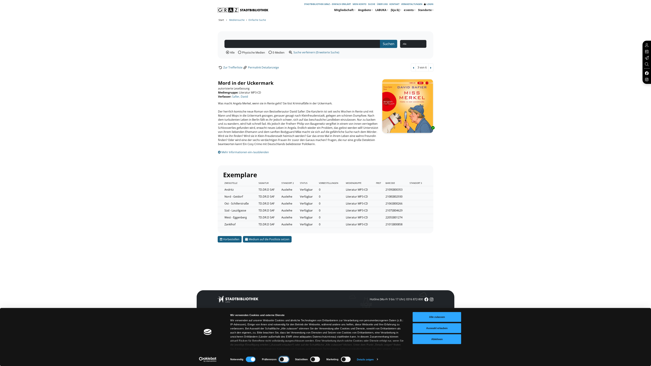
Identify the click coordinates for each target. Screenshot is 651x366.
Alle (232, 52)
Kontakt (394, 4)
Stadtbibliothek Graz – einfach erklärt (327, 4)
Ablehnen (437, 339)
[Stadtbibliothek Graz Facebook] (647, 73)
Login (430, 4)
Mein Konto (359, 4)
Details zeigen (365, 359)
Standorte (425, 10)
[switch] (284, 359)
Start (221, 20)
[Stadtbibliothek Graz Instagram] (646, 79)
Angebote (364, 10)
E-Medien (278, 52)
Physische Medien (253, 52)
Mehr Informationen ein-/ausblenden (245, 152)
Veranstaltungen (411, 4)
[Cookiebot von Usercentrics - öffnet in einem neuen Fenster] (208, 359)
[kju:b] (395, 10)
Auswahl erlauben (437, 328)
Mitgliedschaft (344, 10)
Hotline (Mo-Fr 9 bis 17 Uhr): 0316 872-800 (396, 299)
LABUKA (380, 10)
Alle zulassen (437, 317)
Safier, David (240, 96)
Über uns (382, 4)
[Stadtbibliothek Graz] (243, 10)
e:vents (409, 10)
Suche (371, 4)
